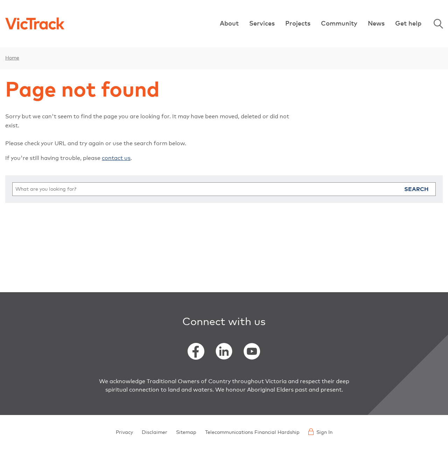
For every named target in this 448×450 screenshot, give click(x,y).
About (229, 24)
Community (339, 24)
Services (262, 24)
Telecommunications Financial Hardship (252, 432)
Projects (297, 24)
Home (12, 58)
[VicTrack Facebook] (196, 351)
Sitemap (186, 432)
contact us (116, 158)
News (376, 24)
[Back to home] (34, 23)
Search (438, 23)
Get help (408, 24)
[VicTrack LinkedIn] (224, 351)
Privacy (124, 432)
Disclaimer (154, 432)
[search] (224, 189)
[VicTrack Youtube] (252, 351)
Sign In (324, 432)
